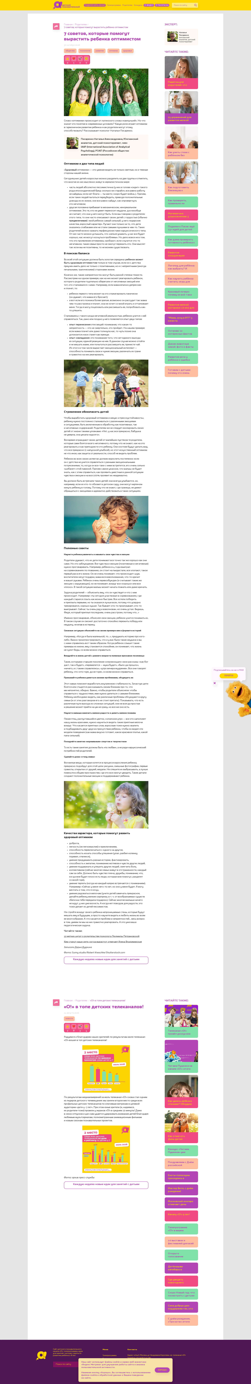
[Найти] (195, 5)
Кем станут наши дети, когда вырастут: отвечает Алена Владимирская (103, 942)
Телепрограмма (114, 5)
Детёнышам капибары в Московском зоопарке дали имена (181, 1268)
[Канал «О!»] (66, 5)
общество (70, 51)
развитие (100, 51)
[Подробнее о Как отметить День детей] (181, 1126)
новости (69, 1019)
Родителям (127, 5)
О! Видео (148, 5)
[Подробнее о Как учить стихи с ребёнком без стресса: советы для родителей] (181, 142)
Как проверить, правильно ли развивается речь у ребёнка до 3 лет (179, 202)
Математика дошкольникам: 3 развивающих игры (179, 215)
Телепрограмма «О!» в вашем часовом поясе (177, 1229)
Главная (68, 25)
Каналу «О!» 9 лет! (179, 1214)
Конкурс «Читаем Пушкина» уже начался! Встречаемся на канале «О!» (181, 1151)
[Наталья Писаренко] (172, 36)
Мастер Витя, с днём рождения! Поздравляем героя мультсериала (180, 1190)
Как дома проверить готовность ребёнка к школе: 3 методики (181, 241)
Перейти (228, 676)
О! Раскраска (162, 5)
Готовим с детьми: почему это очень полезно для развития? (179, 372)
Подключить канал (95, 5)
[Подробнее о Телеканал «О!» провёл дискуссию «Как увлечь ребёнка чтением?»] (181, 1021)
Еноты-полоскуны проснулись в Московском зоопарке (179, 1177)
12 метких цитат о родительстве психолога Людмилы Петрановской (101, 936)
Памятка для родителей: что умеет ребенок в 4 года (179, 84)
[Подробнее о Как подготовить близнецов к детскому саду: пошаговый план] (181, 177)
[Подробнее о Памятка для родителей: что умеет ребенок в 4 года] (181, 72)
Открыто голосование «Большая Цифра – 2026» (179, 1255)
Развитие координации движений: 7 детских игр (180, 255)
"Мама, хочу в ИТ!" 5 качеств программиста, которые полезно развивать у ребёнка (180, 320)
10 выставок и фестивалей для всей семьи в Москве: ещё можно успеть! (181, 1242)
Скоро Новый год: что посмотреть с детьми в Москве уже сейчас (181, 1295)
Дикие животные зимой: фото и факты (181, 345)
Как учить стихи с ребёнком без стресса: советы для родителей (180, 154)
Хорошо (162, 1370)
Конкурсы (138, 5)
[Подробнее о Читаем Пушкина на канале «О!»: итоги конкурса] (181, 1056)
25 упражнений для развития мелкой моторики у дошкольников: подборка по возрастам (180, 119)
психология (85, 51)
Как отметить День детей (176, 1137)
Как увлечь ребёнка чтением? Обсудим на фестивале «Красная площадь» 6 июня (181, 1103)
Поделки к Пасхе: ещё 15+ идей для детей (181, 228)
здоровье (127, 51)
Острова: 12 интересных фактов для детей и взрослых (181, 333)
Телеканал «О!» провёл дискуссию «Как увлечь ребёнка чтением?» (180, 1033)
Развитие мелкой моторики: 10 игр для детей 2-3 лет (181, 307)
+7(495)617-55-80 (143, 1358)
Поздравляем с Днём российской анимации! (181, 1164)
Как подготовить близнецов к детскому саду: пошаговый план (178, 189)
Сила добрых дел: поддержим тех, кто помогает (180, 1308)
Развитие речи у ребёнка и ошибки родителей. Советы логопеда (180, 359)
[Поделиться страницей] (56, 26)
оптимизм (113, 51)
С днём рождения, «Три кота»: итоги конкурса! (179, 1321)
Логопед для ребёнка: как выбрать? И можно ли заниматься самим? (181, 268)
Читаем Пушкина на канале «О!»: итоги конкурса (180, 1068)
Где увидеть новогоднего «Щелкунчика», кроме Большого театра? (181, 1282)
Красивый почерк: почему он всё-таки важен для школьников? (180, 294)
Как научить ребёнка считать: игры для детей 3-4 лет (180, 281)
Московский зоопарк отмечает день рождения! (180, 1203)
